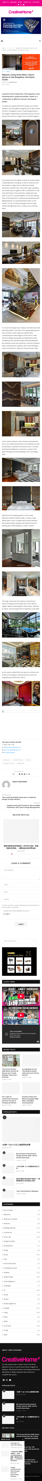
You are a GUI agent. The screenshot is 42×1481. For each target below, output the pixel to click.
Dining (22, 1250)
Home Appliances (22, 1281)
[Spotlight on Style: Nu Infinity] (5, 1445)
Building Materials (22, 1228)
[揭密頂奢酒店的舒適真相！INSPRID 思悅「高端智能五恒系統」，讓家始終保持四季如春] (21, 831)
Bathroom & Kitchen (22, 1219)
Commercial (22, 1232)
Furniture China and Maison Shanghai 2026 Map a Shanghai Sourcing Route (30, 1100)
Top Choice (22, 1326)
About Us (6, 2)
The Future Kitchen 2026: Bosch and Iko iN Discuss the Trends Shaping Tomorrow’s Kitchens (10, 1073)
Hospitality (22, 1286)
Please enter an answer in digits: (16, 911)
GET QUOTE (36, 2)
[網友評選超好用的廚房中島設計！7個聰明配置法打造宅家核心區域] (8, 1182)
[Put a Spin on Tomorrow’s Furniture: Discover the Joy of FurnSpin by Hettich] (11, 1088)
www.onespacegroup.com (12, 750)
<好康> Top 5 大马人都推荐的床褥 (16, 1144)
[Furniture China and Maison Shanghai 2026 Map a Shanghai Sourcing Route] (31, 1088)
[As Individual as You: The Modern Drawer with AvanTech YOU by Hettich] (31, 1060)
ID (11, 48)
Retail (22, 1321)
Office (22, 1317)
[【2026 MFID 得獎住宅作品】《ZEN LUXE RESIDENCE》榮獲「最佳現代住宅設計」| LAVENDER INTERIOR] (5, 1453)
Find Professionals (22, 1264)
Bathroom (22, 1215)
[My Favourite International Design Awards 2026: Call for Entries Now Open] (8, 1157)
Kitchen (22, 1299)
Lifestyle (22, 1308)
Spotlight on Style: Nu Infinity (16, 1444)
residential (20, 763)
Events (22, 1255)
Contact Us (27, 2)
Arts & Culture (22, 1210)
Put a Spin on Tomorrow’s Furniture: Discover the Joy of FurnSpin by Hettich (10, 1100)
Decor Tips (22, 1237)
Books (20, 2)
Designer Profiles (22, 1241)
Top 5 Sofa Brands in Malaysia (27, 1191)
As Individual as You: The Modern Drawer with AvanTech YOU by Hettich (30, 1072)
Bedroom (22, 1223)
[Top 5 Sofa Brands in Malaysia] (8, 1194)
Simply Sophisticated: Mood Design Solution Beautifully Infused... (16, 1472)
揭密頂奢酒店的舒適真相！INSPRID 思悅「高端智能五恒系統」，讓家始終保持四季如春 (21, 847)
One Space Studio (8, 763)
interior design (18, 760)
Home (4, 48)
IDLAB (22, 1295)
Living (8, 71)
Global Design (22, 1277)
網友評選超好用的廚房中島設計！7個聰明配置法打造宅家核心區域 (28, 1180)
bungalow (6, 760)
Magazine (13, 2)
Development (22, 1246)
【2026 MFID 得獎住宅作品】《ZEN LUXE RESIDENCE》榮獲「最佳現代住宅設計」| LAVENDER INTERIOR (17, 1456)
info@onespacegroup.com (12, 747)
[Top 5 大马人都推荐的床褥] (21, 1129)
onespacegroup (9, 752)
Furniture (22, 1272)
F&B (22, 1259)
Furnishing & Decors (22, 1268)
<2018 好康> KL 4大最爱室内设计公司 (27, 1167)
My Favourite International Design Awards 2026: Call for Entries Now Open (26, 1156)
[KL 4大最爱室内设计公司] (8, 1169)
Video (22, 1335)
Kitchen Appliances (22, 1304)
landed (28, 760)
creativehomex (12, 82)
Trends (22, 1330)
